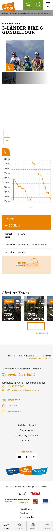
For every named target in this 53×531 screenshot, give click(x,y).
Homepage (11, 356)
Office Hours (26, 430)
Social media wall (27, 425)
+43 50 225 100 (15, 386)
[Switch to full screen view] (5, 152)
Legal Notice (26, 509)
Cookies (26, 440)
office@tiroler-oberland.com (23, 390)
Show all (41, 333)
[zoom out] (7, 140)
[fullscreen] (9, 67)
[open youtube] (19, 456)
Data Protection (26, 513)
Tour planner (46, 356)
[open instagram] (34, 456)
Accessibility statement (26, 435)
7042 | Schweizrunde (39, 316)
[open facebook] (26, 456)
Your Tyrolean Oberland (28, 356)
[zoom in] (7, 133)
